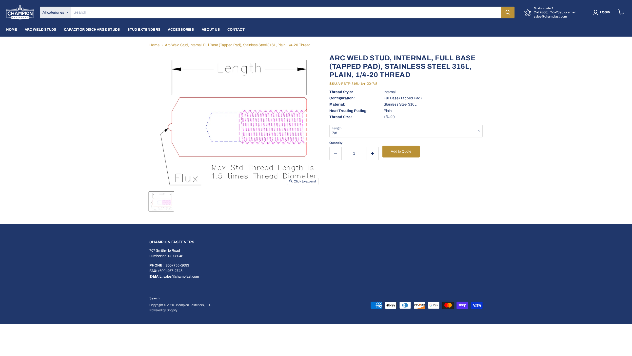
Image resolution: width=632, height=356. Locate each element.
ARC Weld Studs (41, 29)
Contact (236, 29)
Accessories (181, 29)
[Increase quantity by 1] (373, 153)
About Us (211, 29)
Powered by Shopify (163, 310)
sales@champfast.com (181, 276)
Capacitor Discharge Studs (92, 29)
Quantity (335, 143)
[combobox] (286, 12)
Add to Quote (401, 151)
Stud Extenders (143, 29)
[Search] (507, 12)
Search (154, 298)
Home (11, 29)
